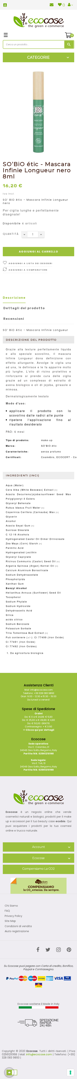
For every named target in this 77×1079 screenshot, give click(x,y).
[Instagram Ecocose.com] (58, 949)
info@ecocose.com (39, 1054)
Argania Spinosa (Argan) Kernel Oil (30, 565)
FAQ (7, 911)
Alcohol (11, 521)
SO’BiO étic (49, 445)
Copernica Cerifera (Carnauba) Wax (30, 512)
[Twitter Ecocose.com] (47, 949)
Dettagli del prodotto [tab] (24, 308)
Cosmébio (48, 457)
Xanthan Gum (15, 583)
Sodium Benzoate (18, 623)
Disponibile (12, 223)
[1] (56, 490)
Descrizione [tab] (14, 297)
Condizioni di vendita (18, 926)
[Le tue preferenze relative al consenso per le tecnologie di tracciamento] (70, 1072)
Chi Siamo (11, 906)
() (63, 5)
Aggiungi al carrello (38, 251)
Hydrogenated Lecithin (21, 552)
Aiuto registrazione (17, 931)
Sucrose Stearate (17, 529)
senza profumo (51, 451)
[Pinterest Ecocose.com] (69, 949)
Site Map (10, 921)
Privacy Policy (13, 916)
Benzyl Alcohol (16, 588)
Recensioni (13, 319)
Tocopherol (13, 597)
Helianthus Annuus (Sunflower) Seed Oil (33, 592)
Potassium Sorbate (18, 628)
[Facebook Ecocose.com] (37, 949)
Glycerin (11, 516)
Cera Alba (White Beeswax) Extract (30, 489)
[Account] (70, 5)
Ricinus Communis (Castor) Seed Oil (31, 561)
